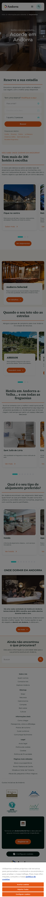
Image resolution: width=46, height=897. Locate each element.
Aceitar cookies (23, 884)
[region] (23, 879)
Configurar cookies (23, 894)
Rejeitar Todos (23, 889)
